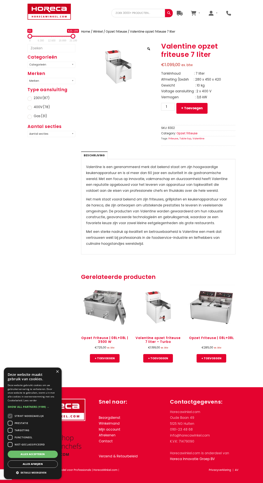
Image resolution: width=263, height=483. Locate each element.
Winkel (98, 31)
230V (41, 98)
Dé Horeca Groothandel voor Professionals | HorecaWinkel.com (49, 12)
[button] (33, 406)
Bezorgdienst (109, 417)
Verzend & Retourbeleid (118, 456)
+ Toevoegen (192, 108)
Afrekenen (107, 435)
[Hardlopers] (180, 13)
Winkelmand (109, 423)
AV (236, 470)
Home (85, 31)
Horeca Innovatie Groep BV (192, 459)
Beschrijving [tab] (94, 155)
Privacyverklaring (220, 470)
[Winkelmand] (195, 13)
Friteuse (173, 138)
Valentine (198, 138)
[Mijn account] (213, 13)
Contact (106, 441)
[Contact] (228, 13)
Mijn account (109, 429)
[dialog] (33, 423)
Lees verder (30, 400)
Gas (40, 116)
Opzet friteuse (116, 31)
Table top (185, 138)
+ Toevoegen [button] (105, 358)
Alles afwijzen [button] (33, 464)
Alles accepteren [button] (33, 454)
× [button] (57, 371)
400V (42, 107)
